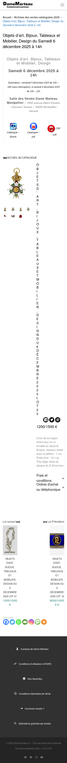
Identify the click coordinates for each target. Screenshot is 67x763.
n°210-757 (46, 748)
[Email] (25, 622)
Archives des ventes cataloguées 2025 (37, 17)
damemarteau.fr (22, 743)
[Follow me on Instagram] (36, 757)
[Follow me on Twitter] (31, 757)
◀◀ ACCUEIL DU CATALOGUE (20, 157)
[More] (44, 622)
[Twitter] (12, 622)
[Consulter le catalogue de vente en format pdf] (33, 126)
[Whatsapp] (18, 622)
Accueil (7, 17)
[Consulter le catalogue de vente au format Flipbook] (13, 126)
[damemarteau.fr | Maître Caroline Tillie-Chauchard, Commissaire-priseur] (18, 4)
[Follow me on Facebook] (25, 757)
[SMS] (37, 622)
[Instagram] (31, 622)
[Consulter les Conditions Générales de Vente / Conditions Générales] (51, 128)
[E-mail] (42, 757)
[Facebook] (6, 622)
